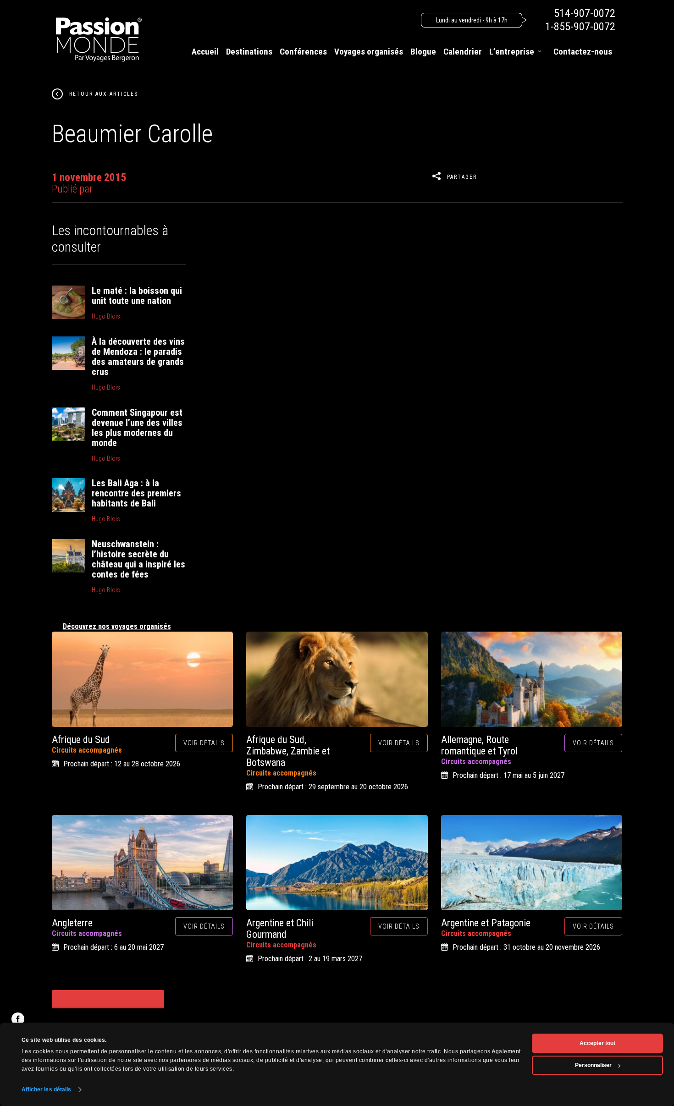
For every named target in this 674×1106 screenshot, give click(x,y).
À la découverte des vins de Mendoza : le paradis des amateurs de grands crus (138, 356)
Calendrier (462, 51)
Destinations (249, 51)
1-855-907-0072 (580, 26)
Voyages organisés (368, 51)
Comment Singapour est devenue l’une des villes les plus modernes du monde (137, 427)
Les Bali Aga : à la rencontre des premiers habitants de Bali (136, 493)
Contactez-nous (582, 51)
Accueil (205, 51)
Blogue (423, 51)
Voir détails (204, 743)
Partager (462, 177)
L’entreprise (511, 51)
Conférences (303, 51)
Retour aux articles (103, 94)
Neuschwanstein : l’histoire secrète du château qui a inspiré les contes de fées (138, 559)
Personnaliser (593, 1065)
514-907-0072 (584, 13)
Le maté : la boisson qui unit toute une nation (137, 295)
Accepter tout (597, 1043)
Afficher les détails (47, 1089)
